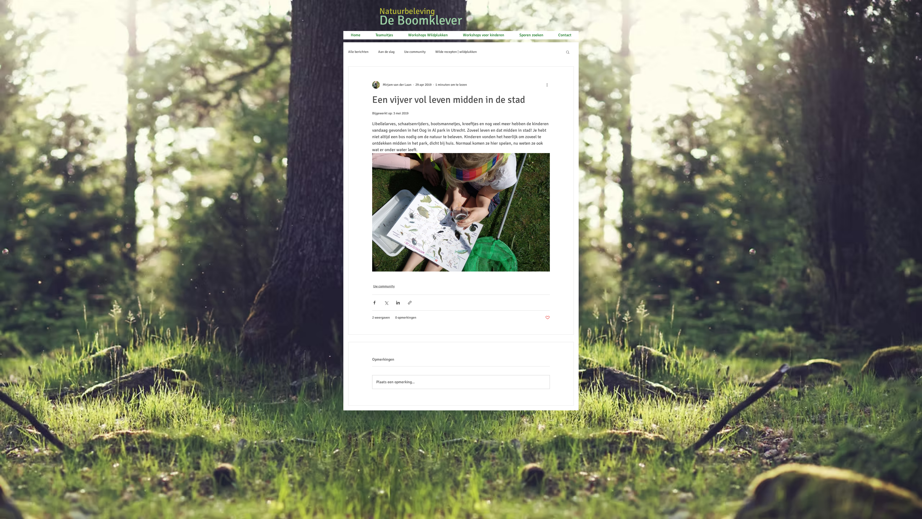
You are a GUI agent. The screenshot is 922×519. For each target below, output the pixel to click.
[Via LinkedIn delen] (398, 302)
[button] (567, 52)
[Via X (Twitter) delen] (386, 302)
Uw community (415, 52)
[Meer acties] (547, 85)
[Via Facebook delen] (374, 302)
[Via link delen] (409, 302)
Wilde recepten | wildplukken (456, 52)
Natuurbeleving (408, 11)
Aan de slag (386, 52)
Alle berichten (358, 52)
